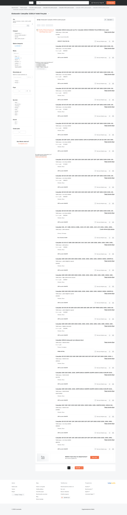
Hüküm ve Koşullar (40, 486)
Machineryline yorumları (41, 494)
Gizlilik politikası (39, 489)
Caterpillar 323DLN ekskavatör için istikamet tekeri (70, 340)
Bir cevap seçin (41, 68)
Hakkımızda (14, 486)
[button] (109, 41)
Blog (37, 496)
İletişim (13, 491)
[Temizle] (32, 24)
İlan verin (94, 457)
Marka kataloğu (39, 499)
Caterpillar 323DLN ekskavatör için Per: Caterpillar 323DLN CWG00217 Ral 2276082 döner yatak (82, 30)
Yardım (13, 489)
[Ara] (38, 3)
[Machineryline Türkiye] (19, 2)
